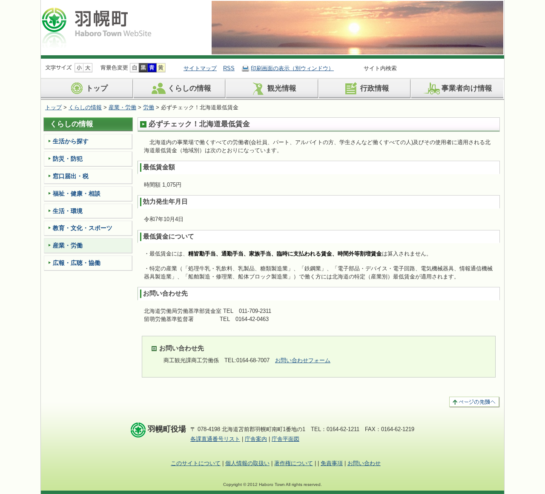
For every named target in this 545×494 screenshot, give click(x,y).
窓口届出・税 (71, 176)
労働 (148, 107)
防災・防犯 (68, 158)
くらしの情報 (189, 89)
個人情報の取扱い (247, 463)
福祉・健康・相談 (76, 193)
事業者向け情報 (467, 89)
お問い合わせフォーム (302, 360)
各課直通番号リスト (215, 439)
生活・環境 (68, 210)
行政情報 (374, 89)
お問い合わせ (364, 463)
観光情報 (281, 89)
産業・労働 (122, 107)
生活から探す (71, 141)
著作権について (293, 463)
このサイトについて (196, 463)
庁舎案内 (256, 439)
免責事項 (332, 463)
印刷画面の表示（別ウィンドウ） (292, 68)
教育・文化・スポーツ (82, 227)
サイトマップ (200, 68)
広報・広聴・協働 (76, 262)
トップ (97, 89)
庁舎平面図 (285, 439)
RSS (229, 68)
